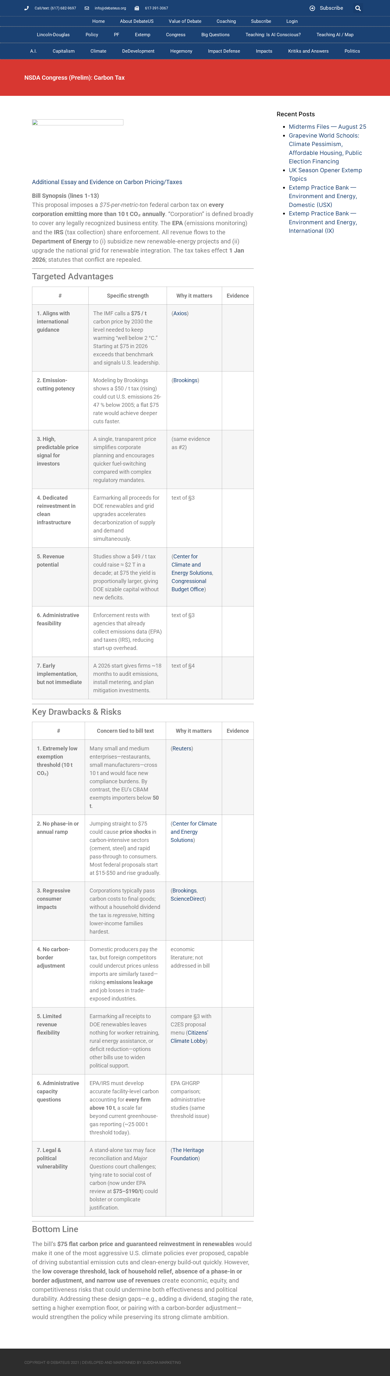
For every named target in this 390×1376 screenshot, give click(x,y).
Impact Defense (224, 51)
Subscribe (261, 21)
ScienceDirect (187, 899)
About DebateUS (137, 21)
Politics (352, 51)
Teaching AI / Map (335, 34)
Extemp (142, 34)
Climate (98, 51)
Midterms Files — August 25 (328, 126)
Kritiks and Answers (308, 51)
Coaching (226, 21)
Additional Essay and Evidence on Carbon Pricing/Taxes (107, 182)
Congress (176, 34)
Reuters (181, 748)
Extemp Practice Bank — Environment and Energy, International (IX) (323, 222)
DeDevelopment (138, 51)
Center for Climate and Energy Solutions (192, 564)
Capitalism (64, 51)
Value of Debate (185, 21)
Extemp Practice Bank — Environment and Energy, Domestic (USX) (323, 196)
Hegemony (181, 51)
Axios (180, 313)
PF (116, 34)
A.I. (33, 51)
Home (98, 21)
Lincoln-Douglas (53, 34)
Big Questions (215, 34)
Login (292, 21)
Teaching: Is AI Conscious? (273, 34)
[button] (358, 8)
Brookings (185, 380)
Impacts (264, 51)
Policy (92, 34)
